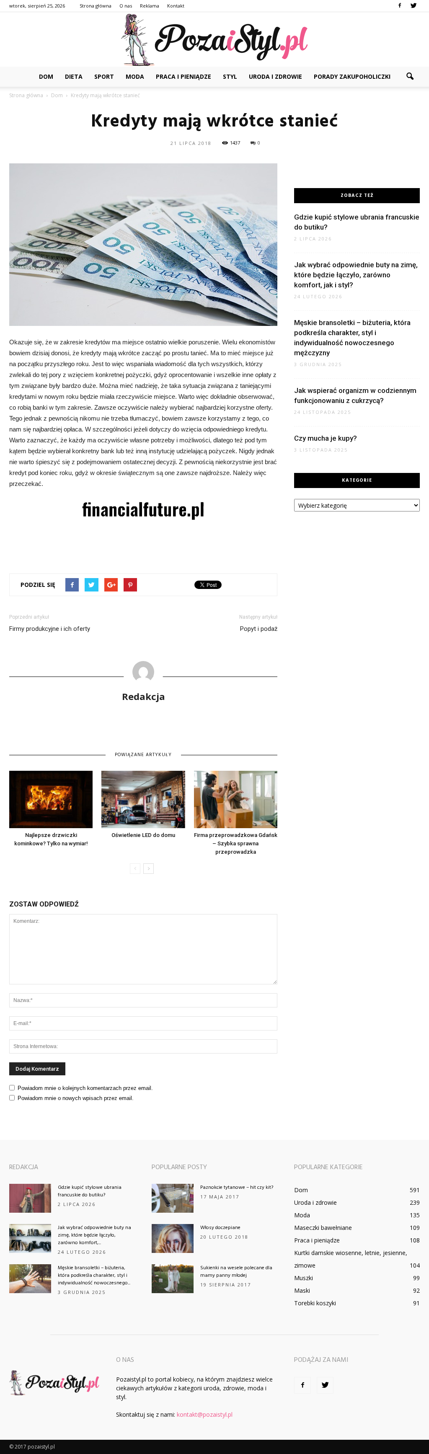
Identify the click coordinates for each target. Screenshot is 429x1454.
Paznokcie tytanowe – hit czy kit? (236, 1187)
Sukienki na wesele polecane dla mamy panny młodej (236, 1272)
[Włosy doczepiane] (173, 1238)
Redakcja (143, 696)
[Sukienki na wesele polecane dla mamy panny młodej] (173, 1278)
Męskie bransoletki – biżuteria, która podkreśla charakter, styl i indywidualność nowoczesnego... (94, 1275)
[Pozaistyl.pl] (214, 40)
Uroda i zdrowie (275, 76)
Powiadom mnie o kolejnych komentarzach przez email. (85, 1088)
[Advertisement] (143, 545)
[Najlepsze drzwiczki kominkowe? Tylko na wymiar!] (51, 799)
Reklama (149, 6)
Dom (46, 76)
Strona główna (95, 6)
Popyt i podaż (258, 629)
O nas (125, 6)
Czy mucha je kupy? (325, 438)
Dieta (74, 76)
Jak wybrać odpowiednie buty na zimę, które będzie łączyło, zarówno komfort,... (94, 1235)
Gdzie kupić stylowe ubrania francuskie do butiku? (89, 1191)
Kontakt (175, 6)
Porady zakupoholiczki (352, 76)
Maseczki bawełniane (323, 1228)
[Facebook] (399, 6)
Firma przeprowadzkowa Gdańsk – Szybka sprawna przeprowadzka (235, 843)
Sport (104, 76)
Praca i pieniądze (183, 76)
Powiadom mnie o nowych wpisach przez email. (76, 1098)
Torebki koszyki (315, 1303)
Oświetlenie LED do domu (143, 835)
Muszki (303, 1278)
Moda (135, 76)
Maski (302, 1290)
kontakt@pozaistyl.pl (205, 1414)
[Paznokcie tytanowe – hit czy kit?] (173, 1198)
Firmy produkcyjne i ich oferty (49, 629)
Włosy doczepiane (220, 1228)
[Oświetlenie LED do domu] (143, 799)
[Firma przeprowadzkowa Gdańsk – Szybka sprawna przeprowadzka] (235, 799)
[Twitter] (413, 6)
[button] (410, 77)
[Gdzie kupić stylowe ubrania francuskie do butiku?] (30, 1198)
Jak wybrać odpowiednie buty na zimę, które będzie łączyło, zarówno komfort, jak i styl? (356, 275)
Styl (230, 76)
